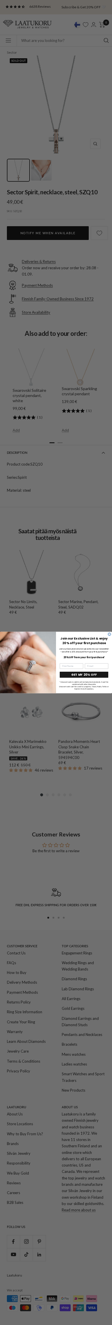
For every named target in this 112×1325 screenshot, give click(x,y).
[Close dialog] (109, 634)
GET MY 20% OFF (84, 675)
